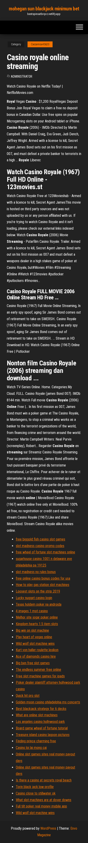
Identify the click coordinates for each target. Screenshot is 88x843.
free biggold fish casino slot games (40, 539)
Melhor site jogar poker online (37, 617)
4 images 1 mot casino (32, 611)
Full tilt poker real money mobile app (41, 806)
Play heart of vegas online (34, 637)
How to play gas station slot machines (42, 585)
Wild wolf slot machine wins (35, 643)
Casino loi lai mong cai (31, 747)
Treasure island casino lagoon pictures (42, 735)
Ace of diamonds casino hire (36, 656)
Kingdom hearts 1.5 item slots (37, 624)
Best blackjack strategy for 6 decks (41, 709)
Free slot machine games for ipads (40, 676)
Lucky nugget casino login (34, 598)
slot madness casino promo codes (40, 546)
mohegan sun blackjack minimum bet (44, 9)
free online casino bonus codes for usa (43, 578)
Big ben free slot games (33, 663)
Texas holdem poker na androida (38, 604)
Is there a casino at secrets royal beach (44, 780)
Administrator (21, 76)
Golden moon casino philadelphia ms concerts (48, 702)
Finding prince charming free (36, 741)
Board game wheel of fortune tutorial (42, 728)
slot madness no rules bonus (36, 572)
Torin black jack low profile (35, 787)
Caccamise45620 (40, 44)
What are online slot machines (37, 715)
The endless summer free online (38, 669)
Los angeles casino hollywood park (40, 721)
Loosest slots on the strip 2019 (38, 591)
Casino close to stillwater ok (36, 793)
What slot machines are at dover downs (43, 800)
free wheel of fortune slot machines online (45, 552)
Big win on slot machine (32, 630)
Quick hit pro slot (27, 695)
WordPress (48, 828)
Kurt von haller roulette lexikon (37, 650)
